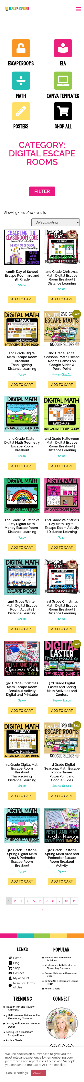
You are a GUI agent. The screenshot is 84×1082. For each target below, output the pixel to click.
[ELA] (63, 48)
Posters (21, 126)
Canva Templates (63, 96)
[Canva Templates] (63, 81)
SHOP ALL (63, 126)
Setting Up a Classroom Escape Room (19, 1034)
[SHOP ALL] (63, 111)
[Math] (21, 81)
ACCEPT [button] (38, 1072)
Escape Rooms (21, 63)
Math (21, 96)
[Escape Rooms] (21, 48)
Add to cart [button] (22, 299)
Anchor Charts (52, 988)
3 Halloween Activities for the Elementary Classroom (60, 966)
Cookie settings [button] (17, 1073)
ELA (63, 63)
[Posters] (21, 111)
